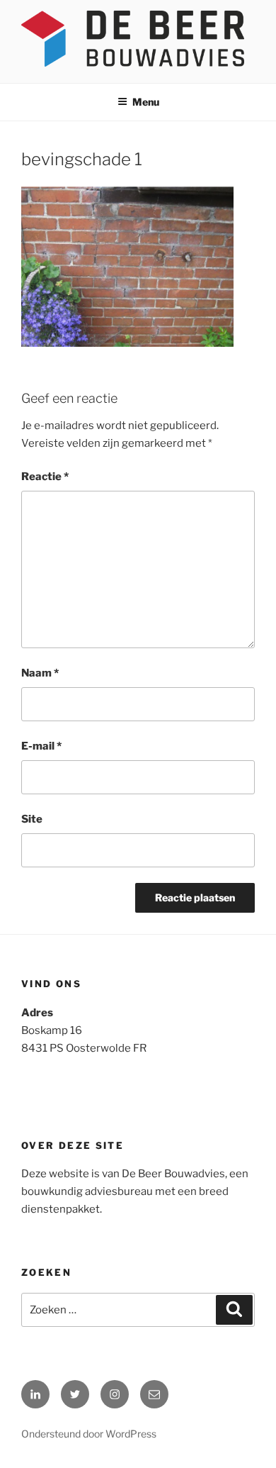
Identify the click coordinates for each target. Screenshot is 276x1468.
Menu (145, 102)
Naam (40, 673)
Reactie (45, 476)
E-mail (41, 746)
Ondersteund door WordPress (88, 1434)
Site (31, 819)
